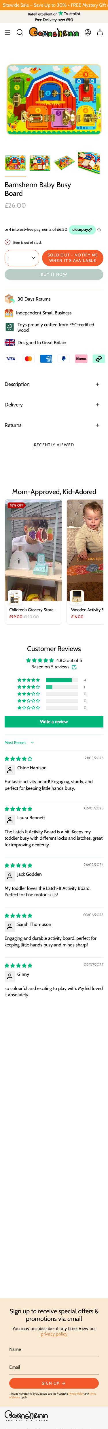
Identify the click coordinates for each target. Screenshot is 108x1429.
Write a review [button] (54, 721)
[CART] (100, 32)
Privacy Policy (76, 1394)
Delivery (14, 405)
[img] (18, 759)
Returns (13, 425)
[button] (29, 680)
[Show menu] (7, 32)
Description (17, 384)
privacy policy (54, 1334)
